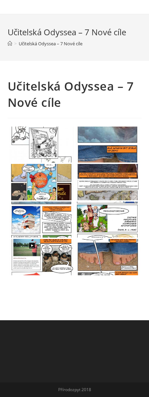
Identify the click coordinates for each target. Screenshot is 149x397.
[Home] (10, 43)
